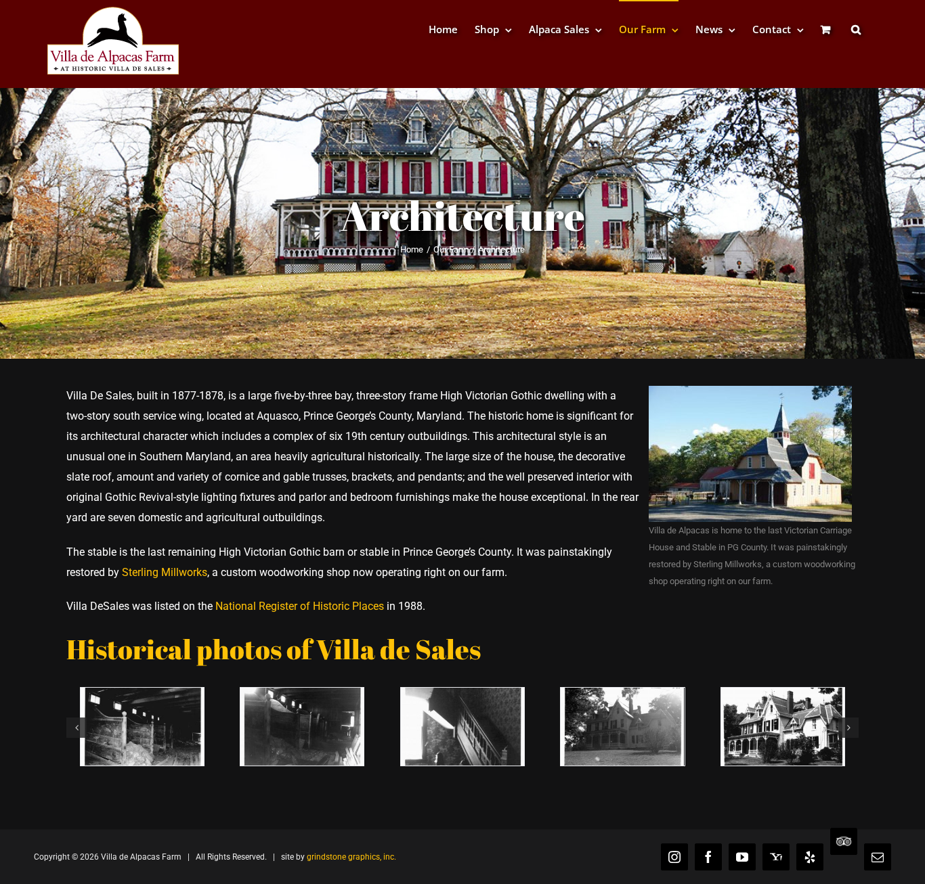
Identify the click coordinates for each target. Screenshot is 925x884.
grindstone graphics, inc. (351, 857)
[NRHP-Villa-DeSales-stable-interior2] (142, 694)
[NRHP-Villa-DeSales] (622, 694)
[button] (856, 29)
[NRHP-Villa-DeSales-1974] (782, 694)
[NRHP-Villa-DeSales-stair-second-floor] (462, 694)
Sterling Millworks (164, 572)
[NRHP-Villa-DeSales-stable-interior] (302, 694)
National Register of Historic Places (299, 606)
